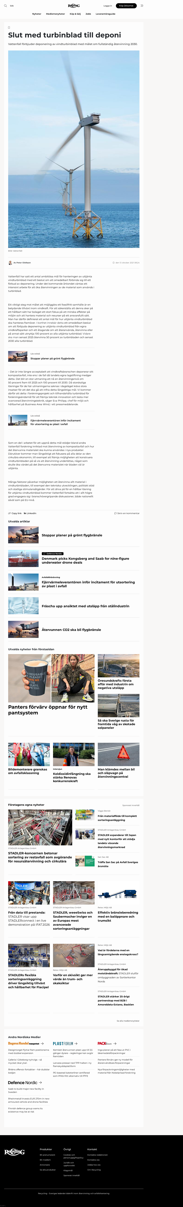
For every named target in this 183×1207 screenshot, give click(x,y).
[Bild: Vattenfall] (73, 149)
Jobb (88, 14)
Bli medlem (45, 1160)
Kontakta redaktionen (97, 1155)
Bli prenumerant (47, 1155)
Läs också (35, 354)
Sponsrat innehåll (72, 1175)
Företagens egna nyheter (26, 804)
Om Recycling (94, 1170)
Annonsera (45, 1165)
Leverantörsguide (105, 14)
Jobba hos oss (93, 1165)
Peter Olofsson (23, 262)
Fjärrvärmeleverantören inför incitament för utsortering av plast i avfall (56, 422)
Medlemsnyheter (55, 14)
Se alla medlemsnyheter (128, 1021)
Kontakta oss (93, 1160)
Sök (12, 6)
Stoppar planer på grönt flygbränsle (53, 358)
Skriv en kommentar (128, 513)
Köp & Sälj (75, 14)
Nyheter (36, 14)
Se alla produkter (48, 1170)
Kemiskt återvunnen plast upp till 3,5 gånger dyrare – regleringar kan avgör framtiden (73, 1053)
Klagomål (68, 1170)
